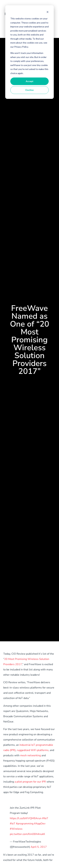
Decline (29, 89)
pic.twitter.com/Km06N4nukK (27, 834)
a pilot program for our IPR (30, 782)
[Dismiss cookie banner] (47, 12)
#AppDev (39, 823)
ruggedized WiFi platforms (33, 750)
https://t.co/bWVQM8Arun (25, 818)
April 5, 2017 (39, 847)
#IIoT (45, 818)
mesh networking (30, 755)
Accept (29, 81)
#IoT (12, 823)
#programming (24, 823)
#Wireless (16, 829)
